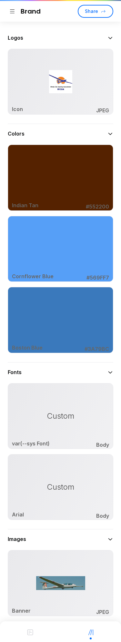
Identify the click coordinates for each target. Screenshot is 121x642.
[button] (60, 38)
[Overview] (30, 631)
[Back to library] (12, 11)
